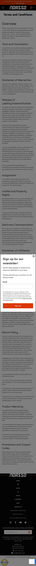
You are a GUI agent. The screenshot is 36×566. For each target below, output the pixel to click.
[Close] (33, 256)
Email (5, 282)
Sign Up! (18, 306)
